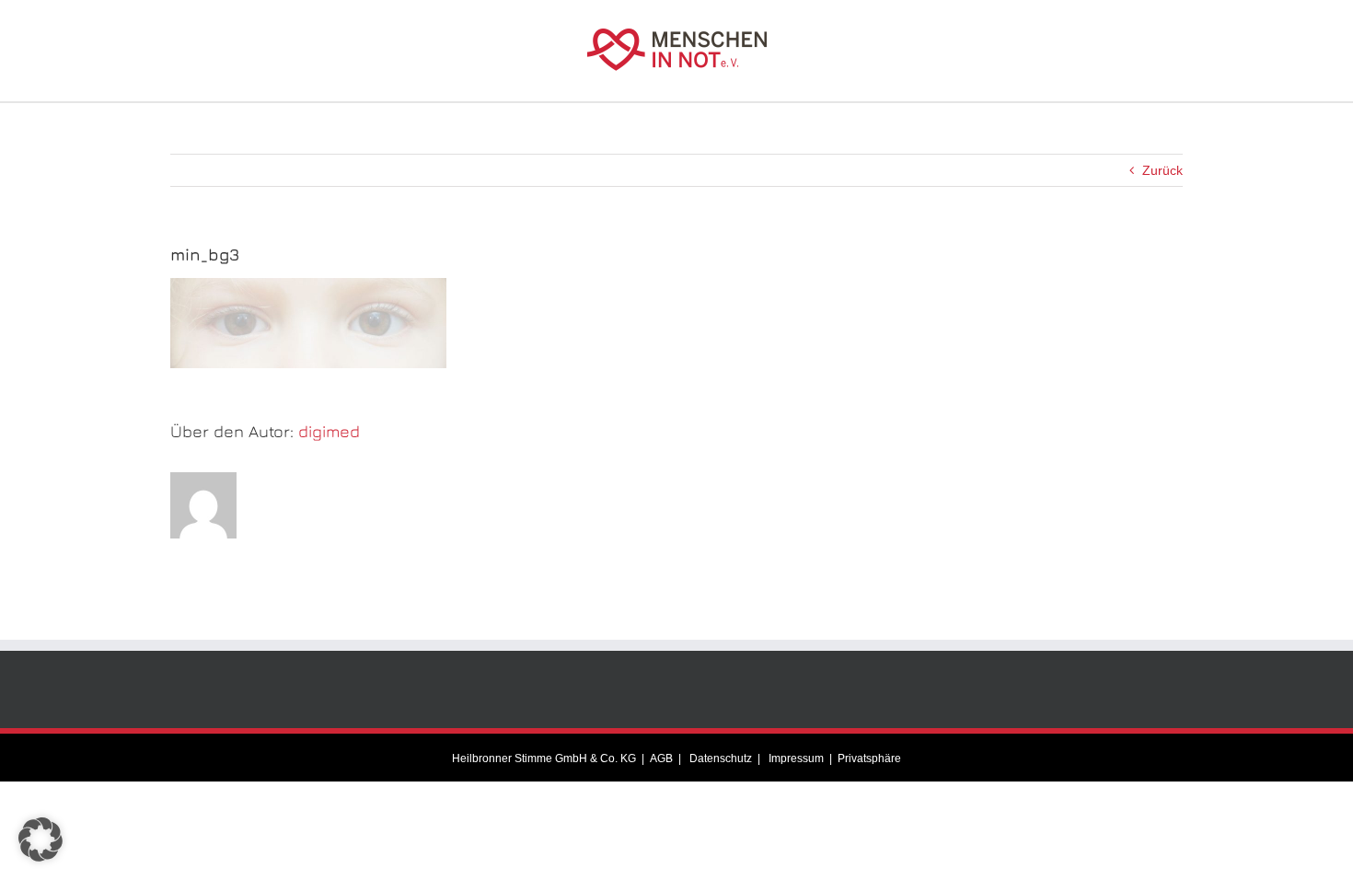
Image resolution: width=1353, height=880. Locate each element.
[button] (40, 839)
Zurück (1162, 170)
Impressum (795, 758)
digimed (329, 431)
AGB (661, 758)
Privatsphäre (869, 758)
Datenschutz (719, 758)
